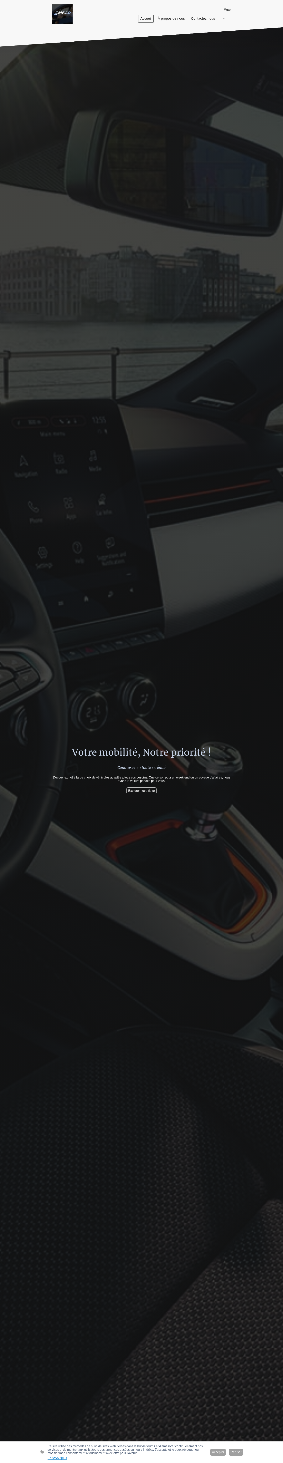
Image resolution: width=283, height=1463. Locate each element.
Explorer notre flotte (141, 790)
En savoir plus (57, 1458)
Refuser (236, 1452)
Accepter (218, 1452)
